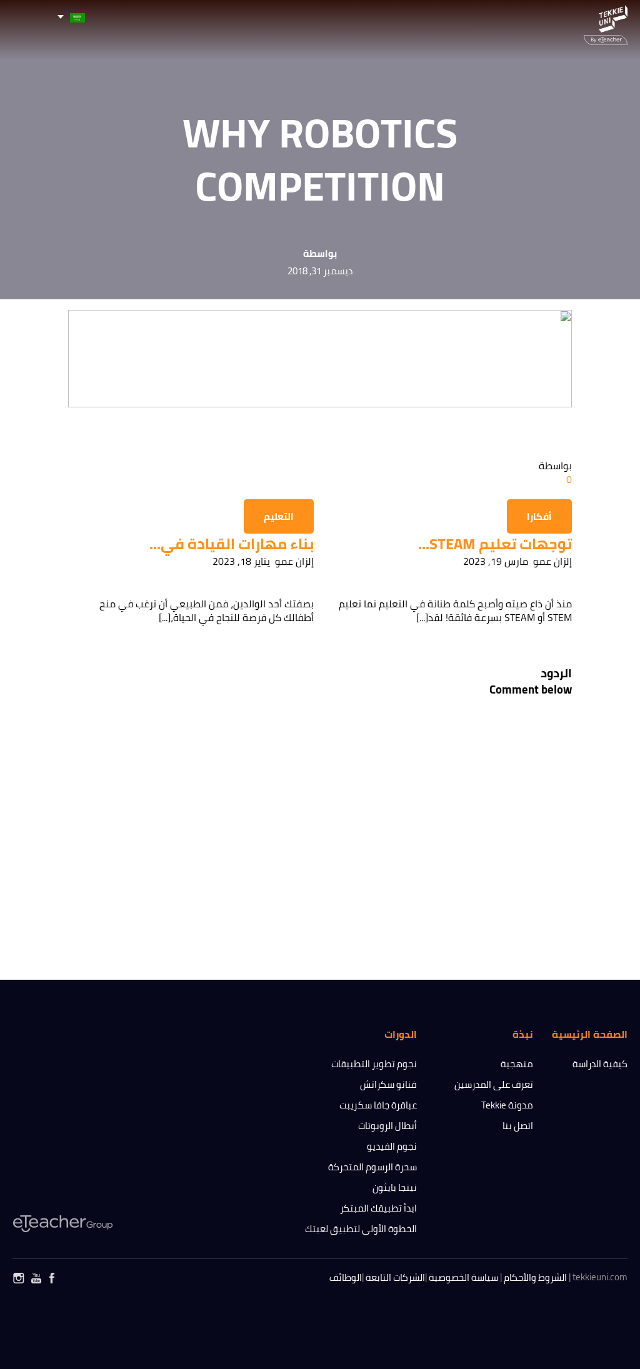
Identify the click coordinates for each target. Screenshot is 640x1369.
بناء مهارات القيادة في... (231, 544)
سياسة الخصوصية (463, 1277)
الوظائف (345, 1277)
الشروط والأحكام (535, 1277)
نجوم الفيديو (392, 1146)
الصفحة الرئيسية (590, 1034)
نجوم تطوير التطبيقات (374, 1064)
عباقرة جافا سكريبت (378, 1105)
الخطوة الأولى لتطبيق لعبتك (361, 1229)
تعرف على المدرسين (493, 1084)
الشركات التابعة (395, 1277)
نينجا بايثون (394, 1187)
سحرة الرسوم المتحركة (372, 1167)
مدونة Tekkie (507, 1105)
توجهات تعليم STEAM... (495, 544)
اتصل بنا (517, 1126)
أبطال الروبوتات (387, 1126)
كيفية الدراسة (600, 1064)
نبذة (522, 1034)
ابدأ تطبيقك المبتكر (378, 1208)
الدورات (400, 1034)
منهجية (517, 1064)
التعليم (279, 516)
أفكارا (539, 516)
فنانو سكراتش (388, 1084)
